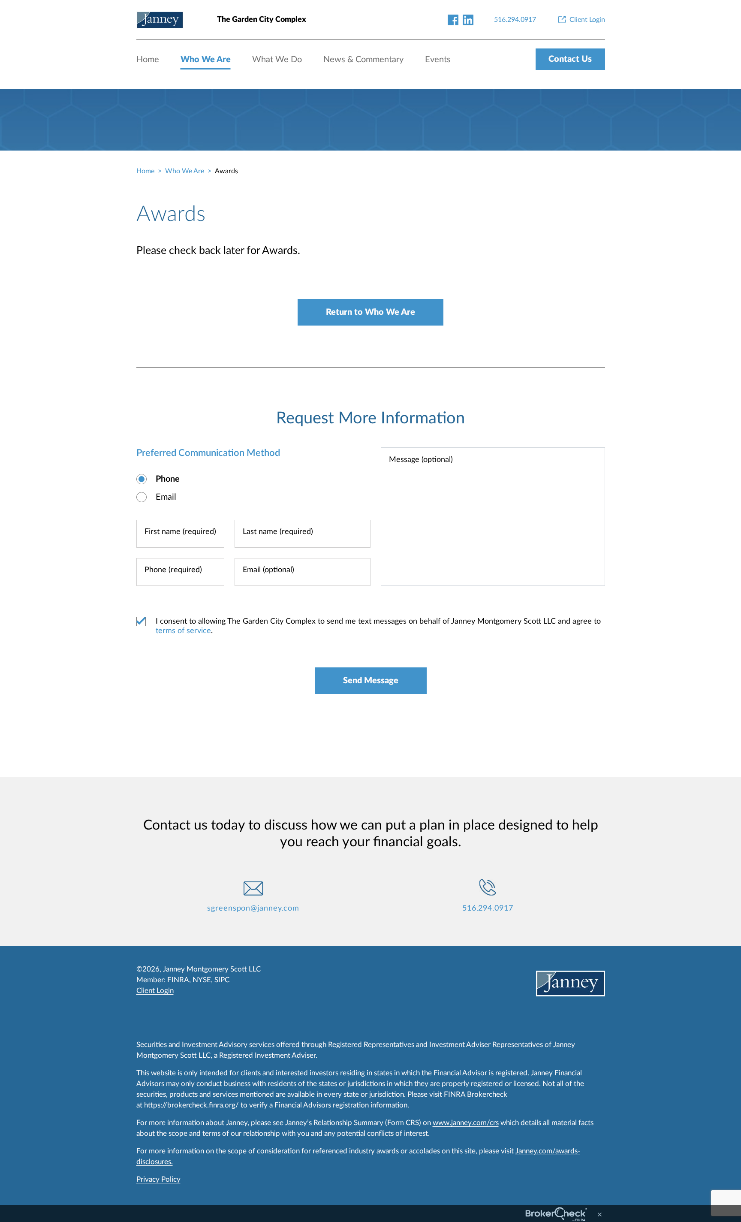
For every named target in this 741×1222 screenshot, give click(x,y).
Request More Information (370, 418)
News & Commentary (363, 59)
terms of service (183, 631)
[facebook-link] (453, 19)
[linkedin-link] (468, 19)
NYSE (202, 980)
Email (166, 497)
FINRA (178, 980)
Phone (168, 479)
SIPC (221, 980)
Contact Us (570, 59)
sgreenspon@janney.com (253, 908)
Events (438, 59)
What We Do (277, 59)
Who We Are (206, 59)
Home (147, 59)
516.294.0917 (487, 908)
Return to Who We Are (370, 312)
